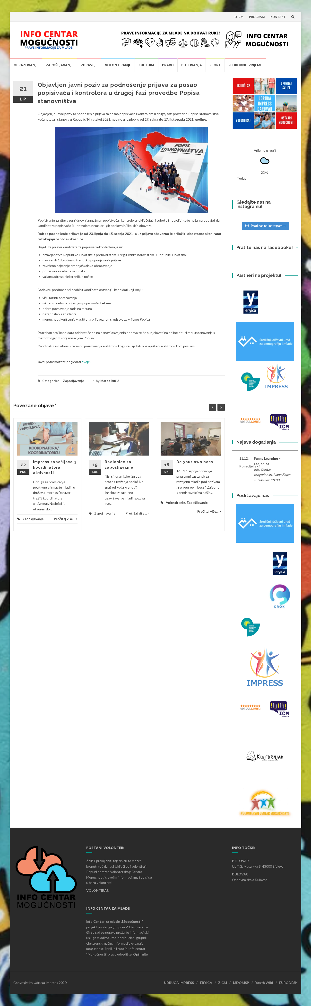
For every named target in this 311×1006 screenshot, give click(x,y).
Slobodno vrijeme (245, 65)
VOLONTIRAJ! (97, 890)
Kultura (146, 65)
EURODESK (288, 983)
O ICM (238, 17)
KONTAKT (278, 17)
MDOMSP (241, 983)
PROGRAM (257, 17)
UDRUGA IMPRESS (179, 983)
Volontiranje (118, 65)
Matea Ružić (109, 381)
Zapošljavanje (59, 65)
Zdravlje (89, 65)
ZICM (222, 983)
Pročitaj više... (64, 519)
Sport (215, 65)
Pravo (168, 65)
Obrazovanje (26, 65)
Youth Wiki (264, 983)
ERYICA (206, 983)
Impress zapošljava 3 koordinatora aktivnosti (55, 467)
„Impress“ (121, 927)
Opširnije (140, 954)
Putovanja (191, 65)
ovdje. (86, 362)
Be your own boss (194, 462)
